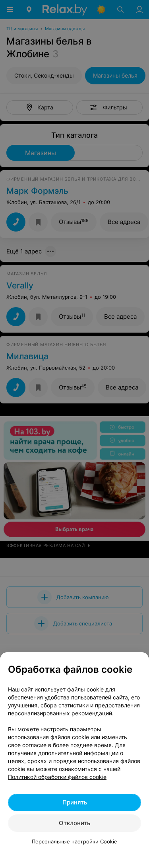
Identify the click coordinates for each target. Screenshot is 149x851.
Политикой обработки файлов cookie (57, 776)
